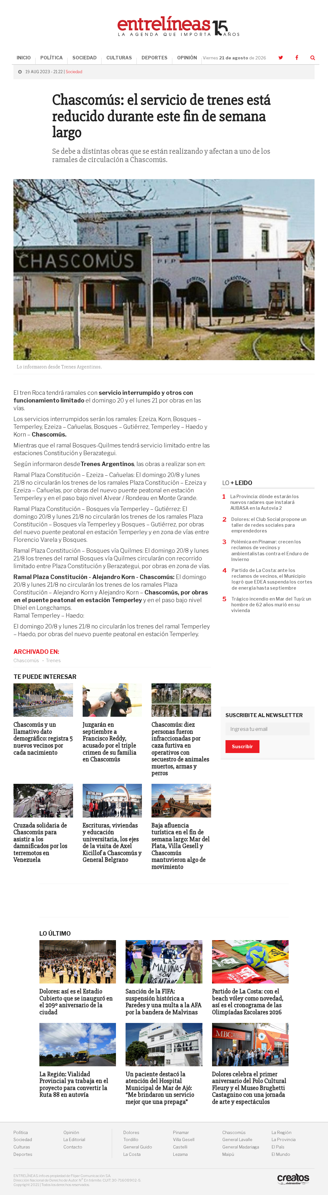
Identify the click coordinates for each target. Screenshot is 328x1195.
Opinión (71, 1132)
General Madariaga (240, 1147)
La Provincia (284, 1139)
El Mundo (281, 1154)
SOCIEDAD (84, 57)
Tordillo (130, 1139)
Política (20, 1132)
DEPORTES (155, 57)
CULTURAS (119, 57)
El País (278, 1147)
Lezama (180, 1154)
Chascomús (26, 660)
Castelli (180, 1147)
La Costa (132, 1154)
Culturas (21, 1147)
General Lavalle (237, 1139)
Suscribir (242, 746)
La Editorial (74, 1139)
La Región (281, 1132)
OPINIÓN (187, 57)
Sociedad (74, 71)
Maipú (228, 1154)
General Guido (137, 1147)
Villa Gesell (183, 1139)
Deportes (22, 1154)
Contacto (72, 1147)
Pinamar (181, 1132)
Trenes (53, 660)
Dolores (131, 1132)
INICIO (24, 57)
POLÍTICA (51, 57)
